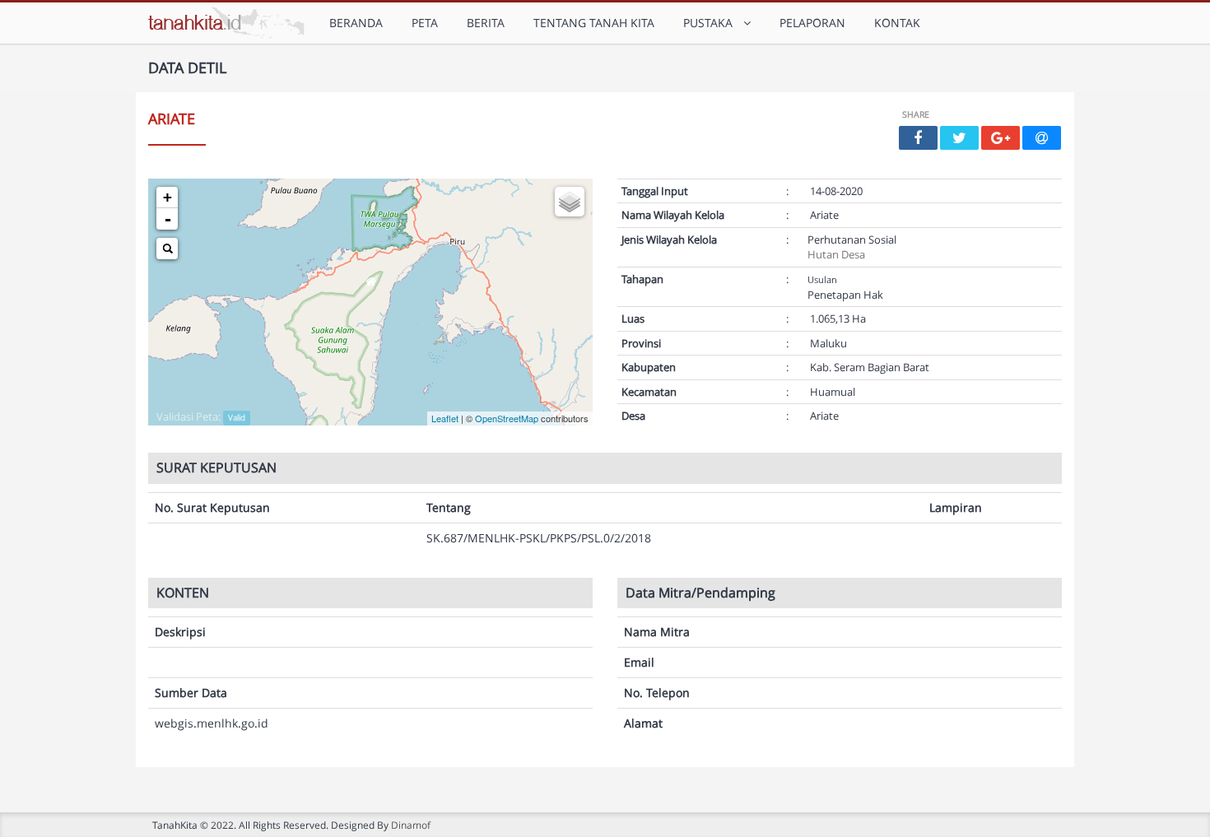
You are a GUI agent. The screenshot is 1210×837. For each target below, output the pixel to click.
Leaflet (444, 418)
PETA (425, 22)
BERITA (486, 22)
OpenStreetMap (506, 418)
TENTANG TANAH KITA (593, 22)
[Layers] (569, 201)
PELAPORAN (812, 22)
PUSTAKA (711, 22)
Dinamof (410, 824)
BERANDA (356, 22)
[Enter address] (167, 248)
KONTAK (897, 22)
